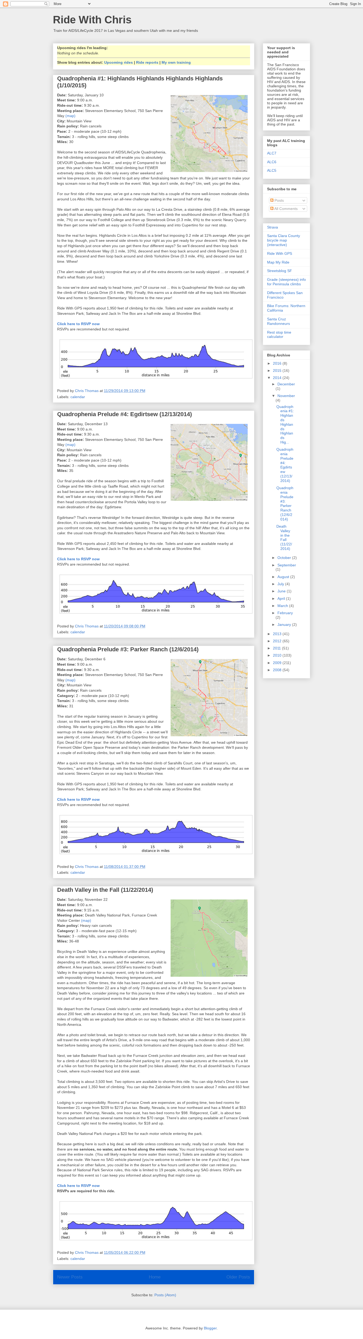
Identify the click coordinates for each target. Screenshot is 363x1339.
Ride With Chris (92, 19)
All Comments (285, 208)
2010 (277, 655)
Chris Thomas (87, 391)
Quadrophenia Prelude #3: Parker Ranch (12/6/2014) (128, 649)
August (283, 577)
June (282, 591)
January (284, 624)
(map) (70, 116)
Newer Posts (70, 1277)
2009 (277, 663)
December (286, 384)
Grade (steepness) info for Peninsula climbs (286, 281)
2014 (277, 378)
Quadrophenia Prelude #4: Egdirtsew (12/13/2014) (124, 414)
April (281, 598)
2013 (277, 634)
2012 (277, 641)
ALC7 (271, 153)
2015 (277, 370)
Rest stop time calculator (279, 334)
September (286, 565)
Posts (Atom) (165, 1295)
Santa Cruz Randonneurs (278, 321)
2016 (277, 363)
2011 (277, 648)
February (285, 613)
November (286, 396)
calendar (77, 397)
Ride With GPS (279, 253)
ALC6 (271, 162)
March (283, 606)
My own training (176, 62)
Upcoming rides (118, 62)
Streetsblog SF (279, 271)
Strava (272, 227)
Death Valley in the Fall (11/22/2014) (105, 889)
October (284, 558)
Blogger (210, 1328)
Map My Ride (278, 262)
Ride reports (147, 62)
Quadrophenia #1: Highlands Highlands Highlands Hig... (285, 424)
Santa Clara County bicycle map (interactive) (283, 240)
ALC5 (271, 170)
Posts (278, 200)
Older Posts (238, 1277)
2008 (277, 670)
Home (155, 1277)
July (281, 584)
